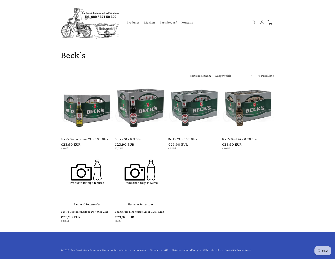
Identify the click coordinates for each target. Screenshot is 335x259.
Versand (155, 250)
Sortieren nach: (200, 75)
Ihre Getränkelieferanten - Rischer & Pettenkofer (99, 250)
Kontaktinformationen (238, 250)
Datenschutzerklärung (185, 250)
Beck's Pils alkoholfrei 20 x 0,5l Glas (85, 211)
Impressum (139, 250)
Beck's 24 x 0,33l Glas (182, 139)
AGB (165, 250)
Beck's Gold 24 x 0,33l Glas (239, 139)
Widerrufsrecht (212, 250)
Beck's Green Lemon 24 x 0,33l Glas (84, 139)
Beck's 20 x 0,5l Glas (128, 139)
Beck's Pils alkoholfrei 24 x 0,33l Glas (139, 211)
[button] (253, 22)
